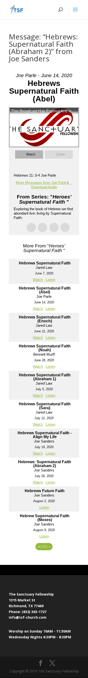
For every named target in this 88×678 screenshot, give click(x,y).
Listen (60, 154)
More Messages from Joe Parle (41, 183)
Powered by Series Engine (44, 560)
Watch (30, 154)
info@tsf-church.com (27, 617)
